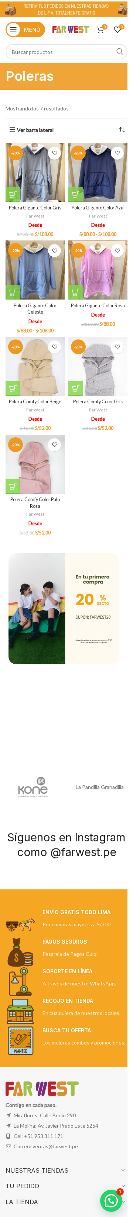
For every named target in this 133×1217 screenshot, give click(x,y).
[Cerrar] (115, 544)
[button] (111, 1201)
